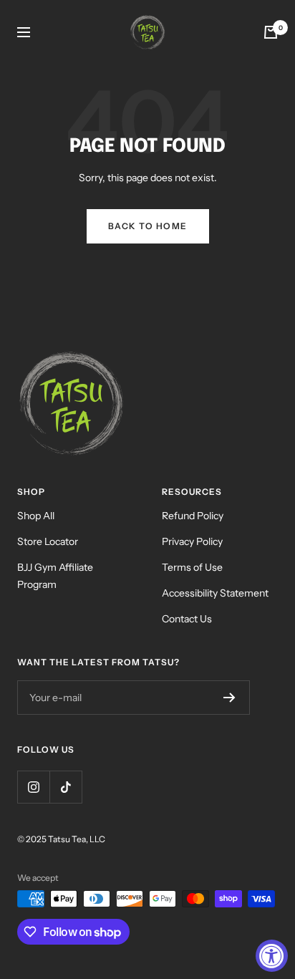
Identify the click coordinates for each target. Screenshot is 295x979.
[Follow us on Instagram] (33, 787)
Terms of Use (192, 567)
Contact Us (187, 618)
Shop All (35, 515)
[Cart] (270, 32)
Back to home (148, 226)
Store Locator (47, 541)
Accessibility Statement (215, 593)
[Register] (229, 698)
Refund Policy (192, 515)
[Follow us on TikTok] (65, 787)
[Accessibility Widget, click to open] (272, 956)
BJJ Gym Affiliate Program (55, 576)
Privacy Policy (192, 541)
